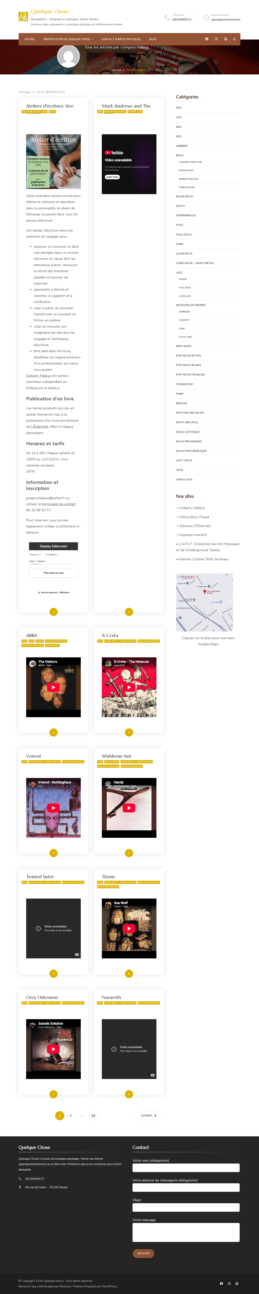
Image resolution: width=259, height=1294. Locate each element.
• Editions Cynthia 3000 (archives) (202, 559)
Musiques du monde (191, 305)
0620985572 (181, 19)
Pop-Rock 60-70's (56, 641)
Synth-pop (52, 645)
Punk (179, 394)
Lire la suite (46, 611)
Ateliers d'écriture (34, 111)
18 (94, 1115)
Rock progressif (131, 766)
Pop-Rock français (190, 374)
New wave (183, 346)
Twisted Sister (40, 877)
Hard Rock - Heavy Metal (120, 641)
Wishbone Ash (116, 756)
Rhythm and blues (190, 413)
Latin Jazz (185, 296)
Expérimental (186, 215)
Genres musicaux (189, 179)
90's (178, 136)
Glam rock (184, 253)
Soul (180, 470)
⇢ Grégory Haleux (190, 508)
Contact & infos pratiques (121, 39)
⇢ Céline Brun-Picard (192, 517)
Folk (179, 225)
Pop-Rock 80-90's (115, 111)
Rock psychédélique (191, 451)
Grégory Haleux (38, 375)
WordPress (109, 1286)
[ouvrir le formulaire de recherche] (234, 39)
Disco (39, 641)
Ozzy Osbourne (42, 997)
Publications (187, 187)
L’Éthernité (39, 426)
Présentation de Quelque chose (66, 39)
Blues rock (112, 761)
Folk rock (184, 234)
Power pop (135, 111)
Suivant (147, 1115)
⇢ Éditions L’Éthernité (193, 526)
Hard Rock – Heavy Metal (195, 263)
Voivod (33, 756)
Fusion (183, 279)
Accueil (29, 39)
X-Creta (110, 635)
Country (184, 320)
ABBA (31, 635)
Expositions (186, 170)
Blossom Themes (71, 1286)
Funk (179, 244)
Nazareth (111, 997)
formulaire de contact (59, 504)
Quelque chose (50, 11)
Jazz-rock (185, 287)
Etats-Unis (185, 337)
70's (24, 641)
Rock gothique (187, 432)
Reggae (181, 403)
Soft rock (184, 460)
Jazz (179, 272)
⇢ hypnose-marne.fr (191, 535)
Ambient (182, 146)
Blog (152, 39)
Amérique (184, 311)
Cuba (182, 328)
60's (178, 108)
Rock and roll (187, 422)
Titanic (109, 877)
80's (100, 111)
